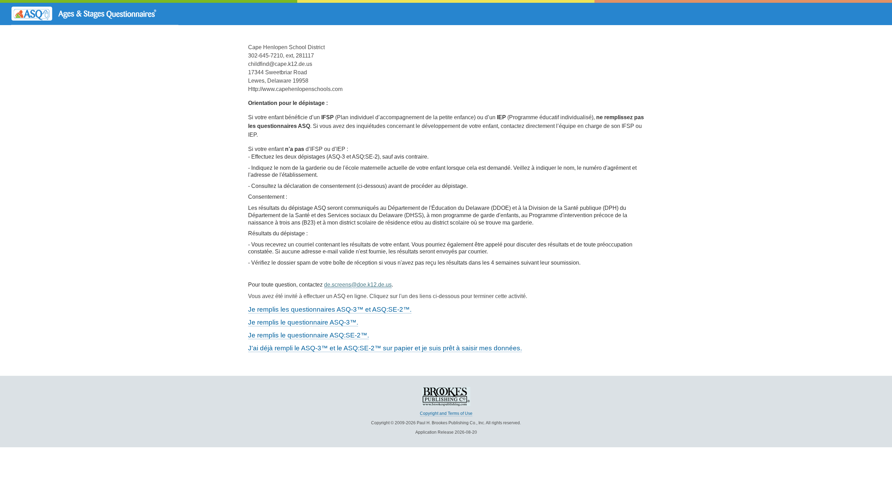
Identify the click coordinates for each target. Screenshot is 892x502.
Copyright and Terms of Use (446, 413)
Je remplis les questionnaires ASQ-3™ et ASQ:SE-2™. (330, 309)
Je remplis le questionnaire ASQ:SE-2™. (308, 335)
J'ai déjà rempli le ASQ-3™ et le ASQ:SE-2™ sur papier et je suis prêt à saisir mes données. (385, 348)
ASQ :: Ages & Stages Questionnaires (94, 14)
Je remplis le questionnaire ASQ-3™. (303, 322)
